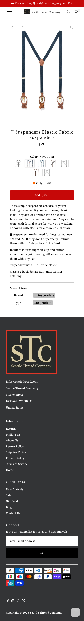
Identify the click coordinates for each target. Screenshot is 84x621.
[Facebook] (8, 601)
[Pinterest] (18, 601)
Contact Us (13, 513)
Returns (11, 428)
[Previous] (12, 27)
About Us (12, 440)
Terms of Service (17, 464)
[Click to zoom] (71, 27)
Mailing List (13, 434)
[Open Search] (69, 11)
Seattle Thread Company (46, 612)
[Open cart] (76, 11)
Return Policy (15, 446)
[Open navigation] (9, 12)
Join (42, 553)
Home (10, 470)
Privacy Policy (15, 458)
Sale (8, 495)
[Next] (22, 27)
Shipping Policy (16, 452)
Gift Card (12, 501)
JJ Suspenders (44, 295)
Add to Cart (42, 195)
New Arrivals (14, 489)
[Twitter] (23, 601)
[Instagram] (12, 601)
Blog (9, 507)
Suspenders (42, 303)
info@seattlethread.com (22, 381)
